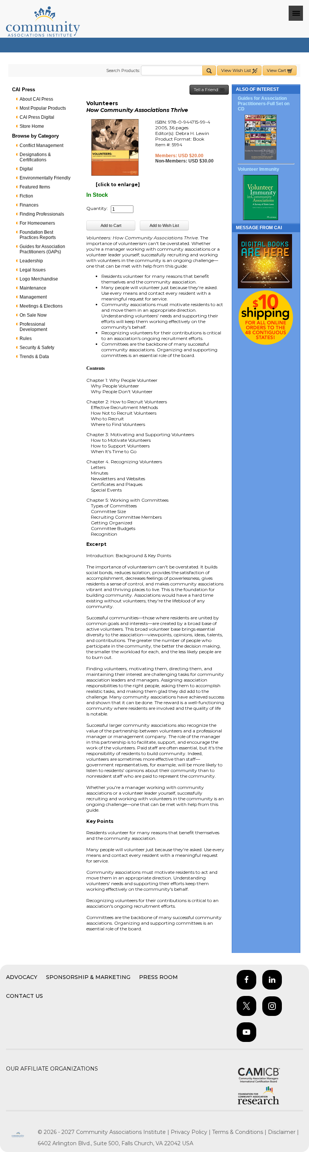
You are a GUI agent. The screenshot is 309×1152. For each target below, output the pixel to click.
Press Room (158, 977)
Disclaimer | (283, 1132)
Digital (26, 169)
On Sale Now (33, 315)
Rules (26, 338)
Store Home (32, 126)
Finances (29, 205)
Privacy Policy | (191, 1132)
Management (33, 297)
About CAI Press (36, 99)
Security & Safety (37, 347)
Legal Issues (33, 270)
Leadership (31, 260)
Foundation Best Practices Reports (38, 235)
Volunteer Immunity (258, 169)
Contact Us (24, 996)
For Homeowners (37, 223)
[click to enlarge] (118, 184)
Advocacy (21, 977)
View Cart (277, 70)
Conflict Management (41, 145)
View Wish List (236, 70)
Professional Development (33, 327)
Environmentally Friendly (45, 178)
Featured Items (35, 187)
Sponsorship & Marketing (88, 977)
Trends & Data (34, 356)
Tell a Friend (206, 89)
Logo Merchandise (39, 279)
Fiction (26, 196)
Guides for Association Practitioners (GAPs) (42, 249)
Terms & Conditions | (240, 1132)
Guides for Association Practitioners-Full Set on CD (263, 104)
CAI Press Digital (37, 117)
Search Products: (123, 70)
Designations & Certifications (35, 157)
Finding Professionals (42, 214)
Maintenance (33, 288)
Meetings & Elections (41, 306)
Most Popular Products (43, 108)
